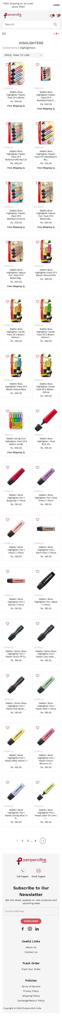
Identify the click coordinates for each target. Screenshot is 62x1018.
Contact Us (31, 952)
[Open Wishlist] (52, 15)
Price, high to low (17, 55)
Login (56, 5)
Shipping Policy (31, 995)
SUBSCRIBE (31, 921)
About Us (31, 947)
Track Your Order (31, 969)
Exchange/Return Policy (31, 1000)
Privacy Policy (31, 991)
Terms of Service (31, 986)
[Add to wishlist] (7, 64)
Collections (9, 47)
